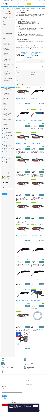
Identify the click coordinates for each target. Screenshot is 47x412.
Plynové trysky (6, 71)
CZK (40, 0)
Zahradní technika (5, 105)
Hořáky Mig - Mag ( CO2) (7, 87)
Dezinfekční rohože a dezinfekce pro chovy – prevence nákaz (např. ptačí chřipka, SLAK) (8, 29)
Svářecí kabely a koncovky (7, 70)
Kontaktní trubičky (6, 93)
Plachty (4, 107)
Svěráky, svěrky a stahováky (7, 113)
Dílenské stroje (5, 110)
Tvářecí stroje (5, 100)
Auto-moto (4, 103)
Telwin (33, 82)
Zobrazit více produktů (30, 57)
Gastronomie (4, 38)
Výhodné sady (4, 24)
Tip (18, 74)
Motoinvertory (6, 55)
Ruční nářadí (5, 99)
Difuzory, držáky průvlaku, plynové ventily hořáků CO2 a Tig (8, 73)
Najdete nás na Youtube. (29, 384)
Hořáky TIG (5, 86)
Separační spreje (6, 97)
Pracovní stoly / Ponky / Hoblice (7, 118)
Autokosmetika (5, 124)
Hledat (29, 3)
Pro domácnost (5, 25)
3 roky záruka (19, 77)
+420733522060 (28, 380)
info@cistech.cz (28, 379)
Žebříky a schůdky (5, 108)
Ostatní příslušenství (7, 80)
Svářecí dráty (6, 81)
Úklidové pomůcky (5, 40)
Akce (18, 72)
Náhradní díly (5, 115)
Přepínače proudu (6, 94)
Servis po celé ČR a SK (20, 76)
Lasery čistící (5, 102)
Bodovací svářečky (6, 49)
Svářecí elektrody (6, 82)
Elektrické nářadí (5, 98)
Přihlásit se (5, 395)
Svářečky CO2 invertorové (7, 52)
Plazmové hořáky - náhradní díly (8, 68)
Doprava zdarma (34, 74)
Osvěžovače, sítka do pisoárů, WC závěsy (8, 121)
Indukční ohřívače (6, 60)
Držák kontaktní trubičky (7, 92)
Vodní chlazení (6, 61)
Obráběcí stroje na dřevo (6, 45)
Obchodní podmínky (25, 0)
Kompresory (5, 104)
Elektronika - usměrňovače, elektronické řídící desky (7, 84)
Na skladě (19, 70)
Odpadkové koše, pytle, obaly (7, 119)
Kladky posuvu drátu (7, 88)
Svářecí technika (5, 48)
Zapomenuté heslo (4, 398)
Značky (4, 125)
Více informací (16, 407)
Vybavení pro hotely (5, 32)
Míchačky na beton (6, 114)
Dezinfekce (4, 37)
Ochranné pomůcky (5, 120)
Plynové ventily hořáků (7, 77)
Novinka (33, 72)
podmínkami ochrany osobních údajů (8, 191)
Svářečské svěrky (6, 67)
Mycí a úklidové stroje (6, 42)
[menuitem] (4, 6)
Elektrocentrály (5, 112)
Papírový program (5, 34)
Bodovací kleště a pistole (7, 89)
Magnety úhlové (6, 66)
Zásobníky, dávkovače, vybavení (7, 33)
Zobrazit (5, 18)
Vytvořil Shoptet (42, 410)
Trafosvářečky (6, 50)
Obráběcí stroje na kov (6, 44)
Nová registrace (4, 397)
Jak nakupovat (19, 0)
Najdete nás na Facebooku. (29, 383)
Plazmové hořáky (6, 74)
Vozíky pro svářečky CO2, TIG (8, 58)
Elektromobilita (5, 123)
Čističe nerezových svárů (7, 59)
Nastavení (11, 409)
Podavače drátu (6, 75)
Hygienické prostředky (6, 39)
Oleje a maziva (5, 109)
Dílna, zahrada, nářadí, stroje (6, 43)
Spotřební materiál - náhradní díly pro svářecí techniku (9, 65)
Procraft (19, 82)
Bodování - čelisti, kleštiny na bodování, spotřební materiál (8, 79)
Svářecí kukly (5, 63)
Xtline (3, 23)
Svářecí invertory (6, 53)
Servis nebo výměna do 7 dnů (35, 76)
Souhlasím (35, 405)
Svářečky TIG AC (6, 54)
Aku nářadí (4, 47)
